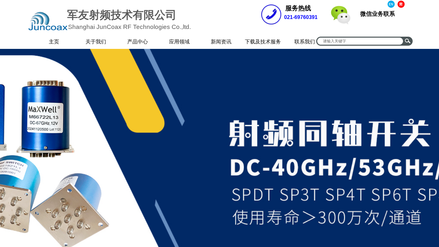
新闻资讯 (221, 41)
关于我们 (95, 41)
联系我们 (304, 41)
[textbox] (360, 41)
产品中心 (137, 41)
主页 (54, 41)
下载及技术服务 (263, 41)
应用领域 (179, 41)
